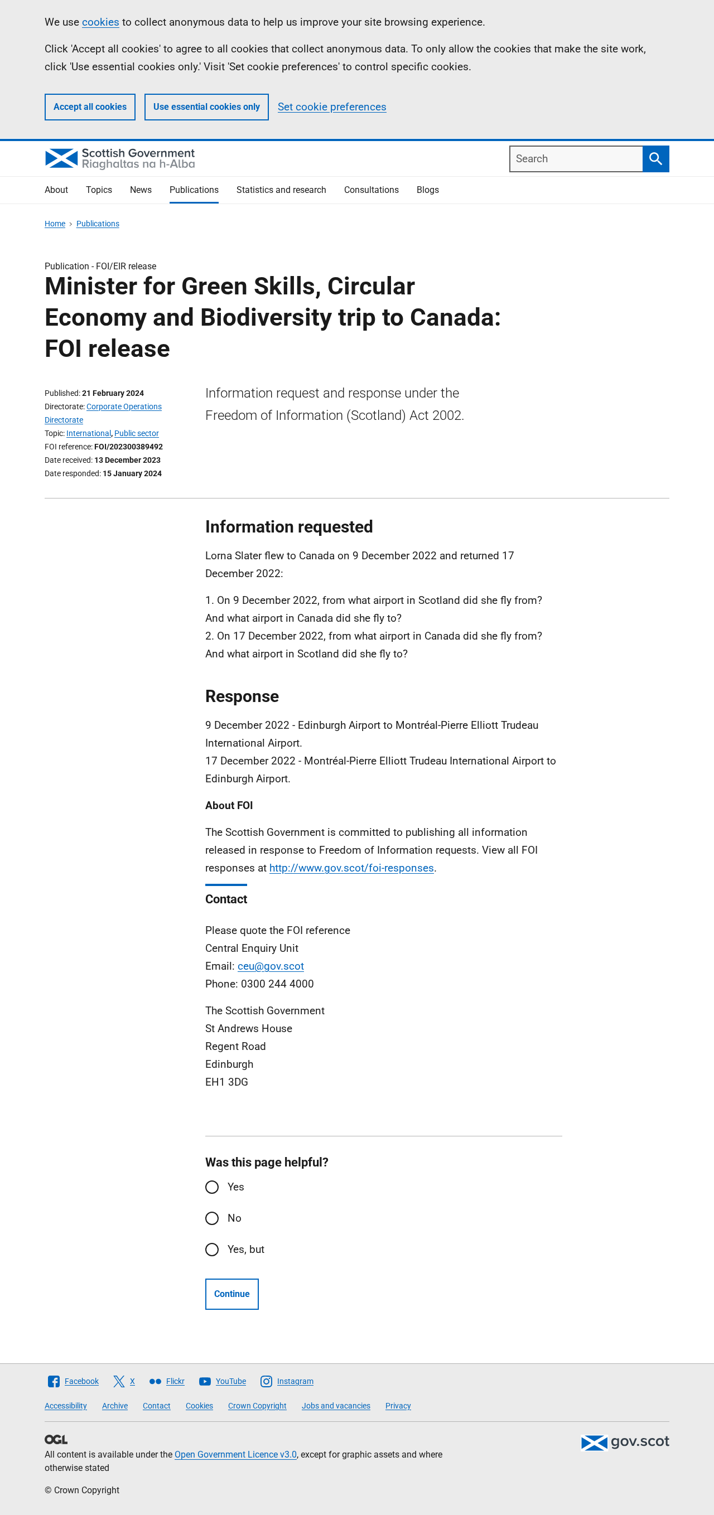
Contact (157, 1405)
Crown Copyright (257, 1405)
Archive (115, 1405)
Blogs (428, 190)
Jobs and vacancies (336, 1405)
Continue (232, 1294)
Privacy (398, 1405)
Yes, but (246, 1249)
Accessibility (66, 1405)
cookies (100, 22)
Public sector (136, 433)
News (141, 190)
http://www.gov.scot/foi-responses (351, 867)
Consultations (371, 190)
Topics (99, 190)
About (56, 190)
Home (55, 223)
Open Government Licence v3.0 (236, 1454)
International (88, 433)
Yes (236, 1186)
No (235, 1218)
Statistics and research (281, 190)
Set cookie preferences (332, 106)
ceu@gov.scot (271, 966)
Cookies (199, 1405)
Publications (194, 190)
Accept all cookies (90, 106)
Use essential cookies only (206, 106)
